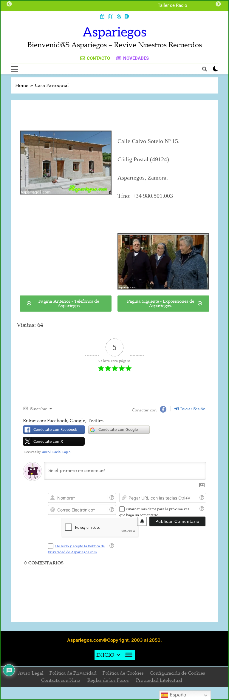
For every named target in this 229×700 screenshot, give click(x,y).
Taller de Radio (172, 5)
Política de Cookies (123, 673)
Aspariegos (114, 32)
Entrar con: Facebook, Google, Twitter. (63, 421)
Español (178, 695)
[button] (105, 655)
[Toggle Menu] (128, 655)
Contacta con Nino (60, 680)
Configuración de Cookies (177, 673)
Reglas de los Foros (108, 680)
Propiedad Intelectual (159, 680)
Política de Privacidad (73, 673)
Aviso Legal (31, 673)
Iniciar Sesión (192, 408)
